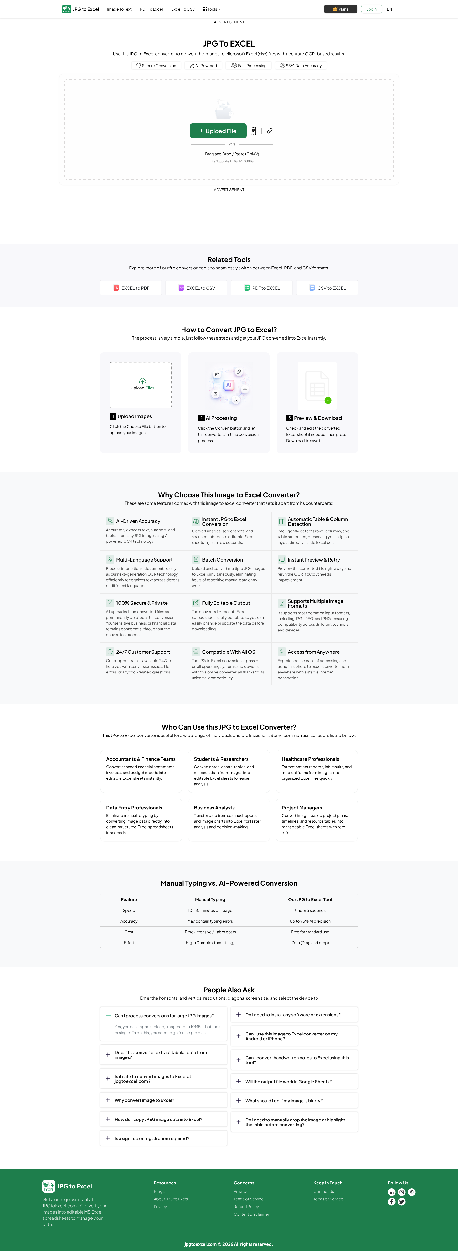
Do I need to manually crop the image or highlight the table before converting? (295, 1122)
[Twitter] (402, 1202)
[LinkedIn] (392, 1192)
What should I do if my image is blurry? (284, 1100)
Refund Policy (246, 1206)
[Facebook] (392, 1202)
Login (371, 8)
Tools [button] (212, 8)
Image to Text (119, 8)
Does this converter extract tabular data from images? (161, 1055)
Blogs (159, 1191)
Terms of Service (249, 1198)
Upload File (221, 130)
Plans (343, 8)
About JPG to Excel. (171, 1198)
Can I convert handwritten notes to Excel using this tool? (297, 1060)
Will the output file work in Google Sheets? (288, 1081)
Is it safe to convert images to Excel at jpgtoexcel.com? (153, 1078)
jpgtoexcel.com (201, 1244)
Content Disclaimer (251, 1214)
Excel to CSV (183, 8)
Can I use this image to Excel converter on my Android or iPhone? (291, 1036)
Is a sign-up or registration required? (152, 1138)
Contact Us (323, 1191)
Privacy (160, 1206)
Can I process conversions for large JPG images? (164, 1015)
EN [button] (390, 8)
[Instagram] (402, 1192)
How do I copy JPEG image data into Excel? (158, 1119)
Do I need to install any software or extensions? (293, 1014)
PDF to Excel (151, 8)
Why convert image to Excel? (144, 1100)
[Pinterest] (412, 1192)
